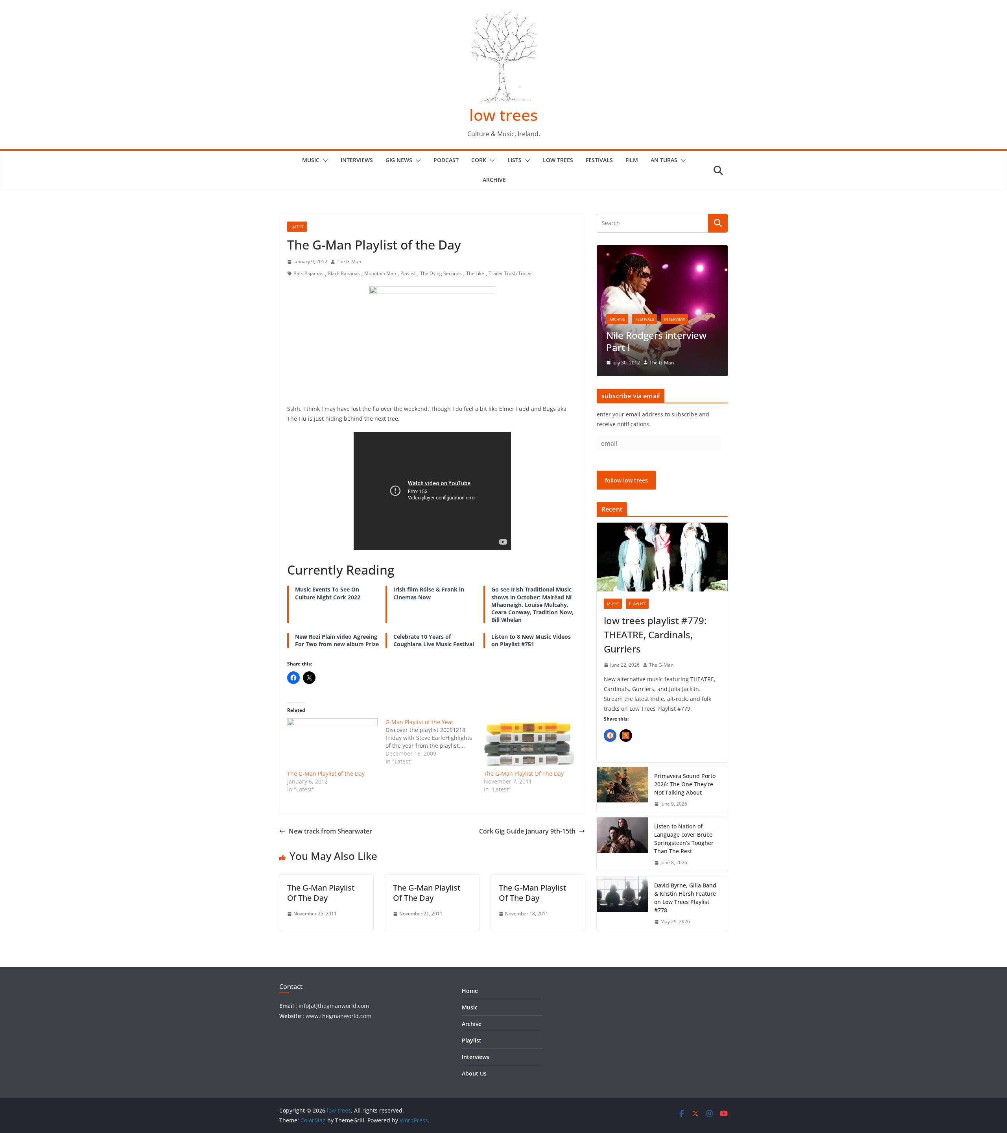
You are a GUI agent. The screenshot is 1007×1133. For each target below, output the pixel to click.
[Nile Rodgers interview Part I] (662, 250)
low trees (503, 115)
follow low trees (626, 480)
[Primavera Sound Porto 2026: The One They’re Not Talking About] (622, 790)
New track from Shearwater (330, 831)
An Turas (664, 160)
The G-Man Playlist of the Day (326, 773)
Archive (494, 179)
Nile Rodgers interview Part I (656, 341)
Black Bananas (344, 273)
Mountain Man (380, 273)
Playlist (408, 273)
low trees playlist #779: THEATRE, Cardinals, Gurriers (655, 634)
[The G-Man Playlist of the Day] (332, 744)
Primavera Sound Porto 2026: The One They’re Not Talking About (685, 784)
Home (470, 990)
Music (310, 160)
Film (631, 160)
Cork (478, 160)
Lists (514, 160)
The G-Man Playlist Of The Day (524, 773)
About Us (474, 1073)
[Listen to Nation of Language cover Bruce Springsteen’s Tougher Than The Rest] (622, 844)
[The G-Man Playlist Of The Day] (529, 744)
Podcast (446, 160)
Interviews (357, 160)
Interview (674, 319)
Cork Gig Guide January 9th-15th (527, 831)
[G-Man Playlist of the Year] (434, 741)
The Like (475, 273)
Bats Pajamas (308, 273)
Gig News (398, 160)
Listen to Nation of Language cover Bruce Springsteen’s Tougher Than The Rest (684, 838)
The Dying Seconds (441, 273)
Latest (297, 226)
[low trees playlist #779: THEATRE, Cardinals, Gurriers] (662, 557)
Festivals (599, 160)
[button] (323, 160)
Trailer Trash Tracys (511, 273)
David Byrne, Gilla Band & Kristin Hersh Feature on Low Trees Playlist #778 (685, 898)
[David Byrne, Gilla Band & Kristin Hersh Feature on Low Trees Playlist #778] (622, 903)
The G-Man (349, 261)
